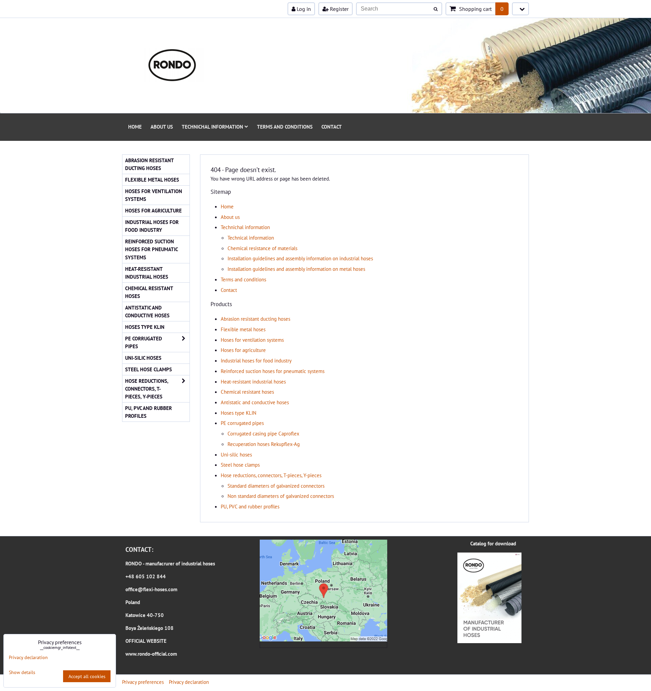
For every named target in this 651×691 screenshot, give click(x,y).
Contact (331, 126)
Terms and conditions (285, 126)
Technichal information (212, 126)
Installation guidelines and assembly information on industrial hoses (300, 258)
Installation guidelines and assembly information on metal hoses (296, 268)
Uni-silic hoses (236, 454)
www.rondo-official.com (151, 653)
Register (339, 8)
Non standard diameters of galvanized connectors (281, 495)
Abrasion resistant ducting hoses (255, 318)
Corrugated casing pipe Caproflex (263, 433)
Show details (22, 672)
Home (135, 126)
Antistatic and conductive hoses (255, 402)
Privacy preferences (143, 681)
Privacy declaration (189, 681)
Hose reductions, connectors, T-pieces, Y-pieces (271, 475)
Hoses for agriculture (243, 350)
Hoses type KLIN (238, 412)
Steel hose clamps (240, 464)
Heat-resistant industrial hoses (253, 381)
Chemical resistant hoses (247, 391)
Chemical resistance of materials (262, 248)
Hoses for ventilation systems (252, 339)
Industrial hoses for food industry (256, 360)
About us (162, 126)
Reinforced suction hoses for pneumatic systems (272, 371)
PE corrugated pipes (242, 422)
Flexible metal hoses (243, 329)
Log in (303, 8)
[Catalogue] (489, 641)
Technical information (251, 237)
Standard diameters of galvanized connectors (276, 485)
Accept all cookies (86, 676)
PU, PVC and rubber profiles (250, 506)
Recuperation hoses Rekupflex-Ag (264, 444)
